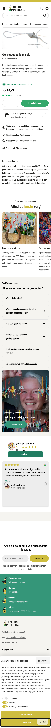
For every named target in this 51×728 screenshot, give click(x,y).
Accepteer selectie (25, 714)
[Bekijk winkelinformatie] (44, 115)
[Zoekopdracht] (44, 15)
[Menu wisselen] (4, 8)
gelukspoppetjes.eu (25, 443)
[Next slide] (46, 483)
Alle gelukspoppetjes (18, 23)
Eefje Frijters (18, 485)
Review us (25, 454)
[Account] (41, 8)
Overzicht (44, 660)
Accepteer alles (25, 722)
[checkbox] (9, 698)
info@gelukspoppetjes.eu (16, 637)
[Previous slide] (4, 483)
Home (4, 23)
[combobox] (25, 15)
